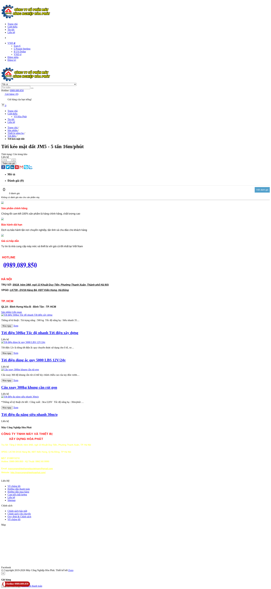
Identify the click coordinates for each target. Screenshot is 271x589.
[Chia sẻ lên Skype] (26, 167)
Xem (15, 325)
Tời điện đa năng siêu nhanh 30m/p (29, 414)
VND (11, 43)
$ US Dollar (20, 51)
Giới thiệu (12, 26)
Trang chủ (13, 24)
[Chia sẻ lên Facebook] (3, 167)
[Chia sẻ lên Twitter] (8, 167)
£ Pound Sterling (22, 48)
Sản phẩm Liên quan (11, 312)
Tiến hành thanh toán (31, 586)
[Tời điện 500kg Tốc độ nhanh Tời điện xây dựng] (26, 315)
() (11, 94)
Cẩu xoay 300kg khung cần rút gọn (29, 387)
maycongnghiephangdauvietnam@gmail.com (30, 468)
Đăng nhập (13, 57)
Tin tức (11, 29)
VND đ (17, 54)
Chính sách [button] (6, 505)
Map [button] (3, 524)
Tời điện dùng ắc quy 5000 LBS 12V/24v (33, 360)
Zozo (70, 570)
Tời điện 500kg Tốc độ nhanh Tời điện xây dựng (39, 333)
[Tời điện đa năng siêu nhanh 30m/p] (20, 396)
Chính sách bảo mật (17, 511)
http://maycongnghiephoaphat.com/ (28, 472)
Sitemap (12, 500)
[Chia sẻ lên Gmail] (21, 167)
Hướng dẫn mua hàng (18, 491)
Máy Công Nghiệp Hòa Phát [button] (16, 427)
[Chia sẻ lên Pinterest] (17, 167)
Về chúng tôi (14, 486)
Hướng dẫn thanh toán (19, 489)
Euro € (17, 46)
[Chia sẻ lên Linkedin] (12, 167)
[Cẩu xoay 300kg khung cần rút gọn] (20, 369)
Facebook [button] (6, 567)
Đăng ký (12, 60)
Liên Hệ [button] (5, 480)
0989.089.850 (17, 90)
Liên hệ (11, 32)
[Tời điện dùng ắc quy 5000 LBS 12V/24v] (23, 342)
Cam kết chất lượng (17, 494)
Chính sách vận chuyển (19, 513)
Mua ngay (7, 326)
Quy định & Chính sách (19, 516)
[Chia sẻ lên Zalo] (30, 167)
